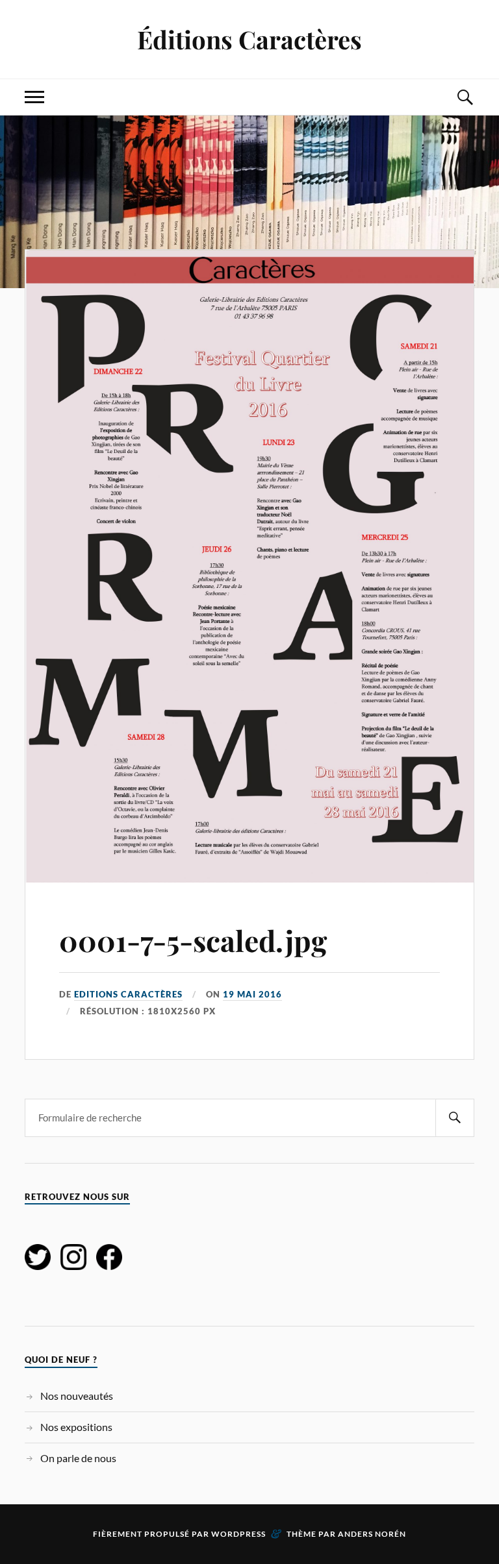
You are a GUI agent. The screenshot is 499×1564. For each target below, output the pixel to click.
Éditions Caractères (249, 39)
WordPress (238, 1534)
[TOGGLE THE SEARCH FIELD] (464, 97)
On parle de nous (78, 1458)
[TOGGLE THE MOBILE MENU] (34, 97)
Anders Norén (372, 1534)
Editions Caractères (128, 994)
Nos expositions (76, 1427)
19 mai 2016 (252, 994)
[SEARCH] (454, 1118)
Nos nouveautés (76, 1395)
